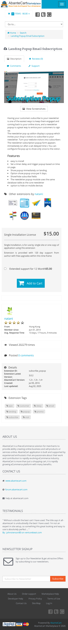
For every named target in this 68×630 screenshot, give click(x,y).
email (51, 405)
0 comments (26, 355)
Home (12, 32)
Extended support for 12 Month (30, 269)
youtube (49, 14)
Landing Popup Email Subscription (27, 35)
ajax (10, 405)
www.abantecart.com (15, 480)
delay (39, 405)
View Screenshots (35, 108)
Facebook (37, 14)
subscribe (13, 417)
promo (40, 411)
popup (26, 411)
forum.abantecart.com (16, 489)
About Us (12, 593)
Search (23, 32)
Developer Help (15, 598)
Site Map (36, 603)
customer (24, 405)
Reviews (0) (37, 58)
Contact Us (21, 603)
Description (15, 58)
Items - (20, 13)
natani (8, 318)
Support (35, 65)
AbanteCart (56, 622)
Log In (49, 603)
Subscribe (57, 578)
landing (12, 411)
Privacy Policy (35, 598)
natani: (39, 194)
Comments (15, 65)
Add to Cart (34, 283)
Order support (29, 593)
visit (27, 417)
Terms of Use (53, 598)
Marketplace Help (50, 593)
